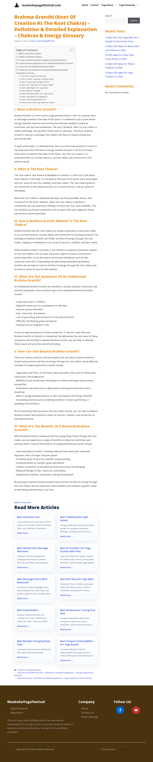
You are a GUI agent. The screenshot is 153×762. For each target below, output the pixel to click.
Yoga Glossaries (127, 5)
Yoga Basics (107, 5)
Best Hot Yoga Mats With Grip (34, 76)
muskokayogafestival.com (41, 5)
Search (108, 15)
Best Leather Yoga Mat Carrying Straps (37, 79)
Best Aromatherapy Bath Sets (34, 99)
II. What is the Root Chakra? (29, 56)
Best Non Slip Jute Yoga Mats (77, 579)
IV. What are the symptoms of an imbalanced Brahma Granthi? (45, 63)
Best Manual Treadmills (31, 90)
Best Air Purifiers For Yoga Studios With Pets (75, 549)
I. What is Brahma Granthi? (29, 53)
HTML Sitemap (89, 717)
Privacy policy (108, 749)
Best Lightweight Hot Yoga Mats (35, 88)
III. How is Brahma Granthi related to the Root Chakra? (41, 60)
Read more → (23, 533)
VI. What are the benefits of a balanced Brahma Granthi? (42, 70)
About (85, 5)
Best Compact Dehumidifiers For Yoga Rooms (76, 642)
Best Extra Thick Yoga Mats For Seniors (39, 102)
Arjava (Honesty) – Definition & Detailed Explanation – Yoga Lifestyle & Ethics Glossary (54, 678)
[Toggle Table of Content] (70, 50)
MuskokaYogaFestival (26, 701)
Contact (95, 5)
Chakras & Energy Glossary (29, 670)
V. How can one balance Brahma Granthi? (35, 66)
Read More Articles (25, 73)
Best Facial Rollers (27, 610)
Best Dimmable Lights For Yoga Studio (37, 93)
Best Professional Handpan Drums (35, 82)
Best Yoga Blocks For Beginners (34, 96)
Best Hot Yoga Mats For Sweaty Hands (37, 85)
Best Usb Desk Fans (28, 517)
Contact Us (87, 712)
